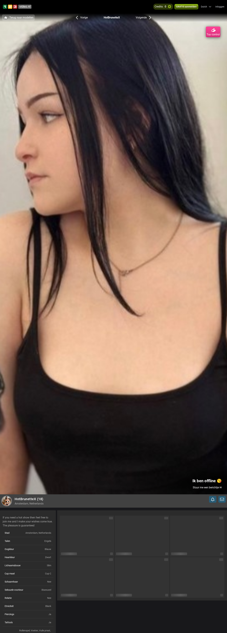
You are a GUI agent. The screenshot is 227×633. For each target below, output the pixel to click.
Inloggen (219, 6)
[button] (206, 7)
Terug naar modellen (21, 17)
